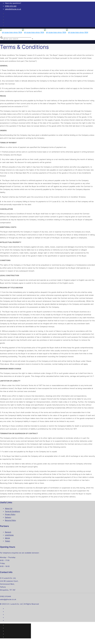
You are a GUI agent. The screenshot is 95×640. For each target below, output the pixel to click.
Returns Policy (10, 520)
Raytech (8, 532)
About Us (8, 508)
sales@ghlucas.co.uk (13, 9)
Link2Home (9, 535)
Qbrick (7, 538)
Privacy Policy (10, 514)
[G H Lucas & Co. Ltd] (44, 32)
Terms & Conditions (12, 511)
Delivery (8, 517)
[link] (32, 39)
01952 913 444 (10, 6)
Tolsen (7, 541)
